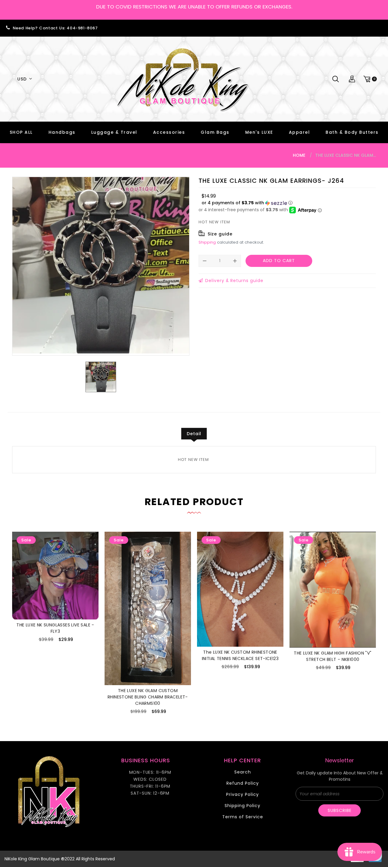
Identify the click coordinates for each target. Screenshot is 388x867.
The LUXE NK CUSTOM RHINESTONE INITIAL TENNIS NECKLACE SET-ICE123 (240, 655)
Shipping (207, 242)
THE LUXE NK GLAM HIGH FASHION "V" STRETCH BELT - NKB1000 (332, 656)
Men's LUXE (259, 132)
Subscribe (340, 810)
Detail (194, 434)
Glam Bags (215, 132)
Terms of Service (242, 817)
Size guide (220, 234)
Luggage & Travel (114, 132)
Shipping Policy (242, 806)
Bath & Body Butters (352, 132)
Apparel (299, 132)
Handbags (61, 132)
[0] (369, 79)
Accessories (169, 132)
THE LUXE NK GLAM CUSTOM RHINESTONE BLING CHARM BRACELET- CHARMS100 (148, 697)
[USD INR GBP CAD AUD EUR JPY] (23, 79)
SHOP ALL (21, 132)
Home (299, 155)
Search (242, 772)
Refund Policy (242, 783)
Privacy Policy (242, 794)
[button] (247, 203)
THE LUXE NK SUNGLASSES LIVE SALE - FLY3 (55, 628)
